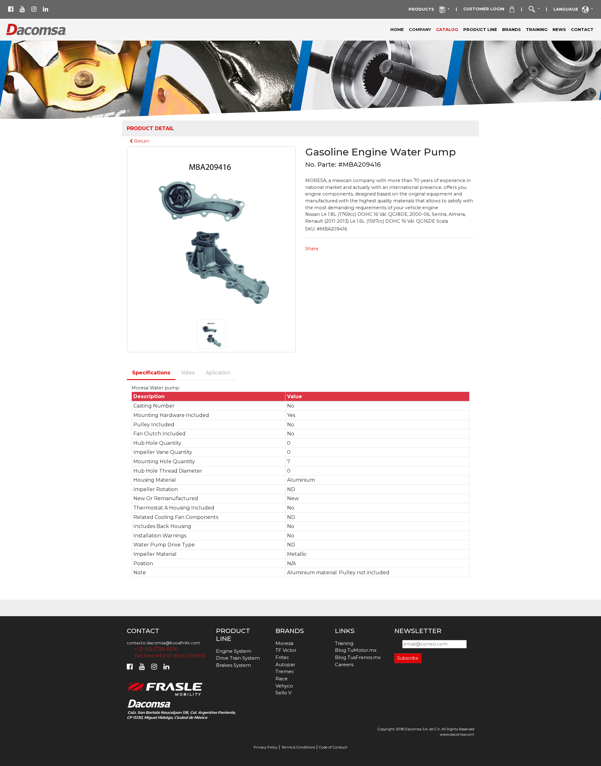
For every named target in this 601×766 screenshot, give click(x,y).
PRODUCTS (423, 9)
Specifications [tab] (151, 373)
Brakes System (233, 665)
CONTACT (582, 29)
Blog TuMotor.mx (356, 650)
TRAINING (536, 29)
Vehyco (284, 686)
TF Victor (285, 650)
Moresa (284, 643)
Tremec (284, 671)
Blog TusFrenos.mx (358, 657)
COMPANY (421, 29)
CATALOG (447, 29)
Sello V (283, 693)
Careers (344, 664)
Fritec (282, 657)
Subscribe (408, 658)
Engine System (233, 651)
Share (311, 248)
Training (344, 643)
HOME (397, 29)
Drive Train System (238, 658)
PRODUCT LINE (480, 29)
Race (281, 679)
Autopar (285, 664)
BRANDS (511, 29)
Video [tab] (188, 373)
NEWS (559, 29)
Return (141, 141)
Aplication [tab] (218, 373)
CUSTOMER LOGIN (486, 8)
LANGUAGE (567, 9)
